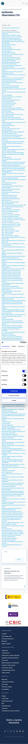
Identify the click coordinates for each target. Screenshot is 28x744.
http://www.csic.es (13, 623)
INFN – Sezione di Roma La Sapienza (10, 235)
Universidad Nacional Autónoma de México (12, 325)
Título (5, 551)
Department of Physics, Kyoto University (11, 273)
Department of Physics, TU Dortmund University (13, 163)
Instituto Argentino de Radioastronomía (11, 35)
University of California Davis (8, 536)
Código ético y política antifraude (10, 655)
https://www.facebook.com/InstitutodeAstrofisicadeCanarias (7, 731)
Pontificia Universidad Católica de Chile (11, 100)
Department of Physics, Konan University (11, 272)
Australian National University (9, 44)
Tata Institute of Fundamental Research (11, 198)
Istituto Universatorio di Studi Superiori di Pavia (13, 243)
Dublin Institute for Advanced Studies (10, 201)
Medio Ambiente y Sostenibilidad (10, 662)
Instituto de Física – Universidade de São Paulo (13, 78)
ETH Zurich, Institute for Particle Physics (11, 429)
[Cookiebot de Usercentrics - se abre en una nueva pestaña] (20, 342)
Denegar (14, 400)
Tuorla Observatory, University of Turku (11, 128)
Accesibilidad (5, 689)
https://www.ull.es (13, 614)
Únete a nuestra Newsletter (14, 721)
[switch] (24, 375)
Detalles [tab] (14, 346)
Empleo (4, 696)
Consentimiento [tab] (6, 346)
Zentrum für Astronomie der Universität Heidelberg (14, 176)
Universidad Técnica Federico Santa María (12, 108)
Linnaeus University (6, 421)
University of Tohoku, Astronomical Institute (12, 321)
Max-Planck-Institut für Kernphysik (10, 178)
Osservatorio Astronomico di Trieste (10, 222)
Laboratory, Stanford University (9, 524)
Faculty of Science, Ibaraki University (10, 286)
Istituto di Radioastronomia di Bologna (11, 209)
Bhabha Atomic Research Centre (9, 195)
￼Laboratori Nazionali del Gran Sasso (11, 226)
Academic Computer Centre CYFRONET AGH (12, 336)
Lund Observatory (6, 423)
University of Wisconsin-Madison (9, 538)
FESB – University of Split (7, 112)
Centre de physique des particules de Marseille (13, 141)
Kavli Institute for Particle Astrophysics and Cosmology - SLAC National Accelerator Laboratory (12, 519)
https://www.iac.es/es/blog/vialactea (23, 731)
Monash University (6, 46)
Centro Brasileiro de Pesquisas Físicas (11, 57)
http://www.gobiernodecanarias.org (13, 605)
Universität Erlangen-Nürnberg (9, 182)
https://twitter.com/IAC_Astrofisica (4, 731)
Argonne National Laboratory (8, 486)
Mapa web (4, 679)
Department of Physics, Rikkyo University (11, 275)
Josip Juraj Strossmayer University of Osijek (12, 114)
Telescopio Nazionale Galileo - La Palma (11, 224)
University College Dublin (7, 203)
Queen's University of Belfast (8, 470)
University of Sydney (6, 51)
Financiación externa (7, 667)
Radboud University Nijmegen (9, 335)
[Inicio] (2, 3)
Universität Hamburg (6, 184)
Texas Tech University (7, 528)
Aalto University (5, 127)
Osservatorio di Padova (7, 221)
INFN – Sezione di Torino (7, 227)
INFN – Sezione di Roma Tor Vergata (10, 231)
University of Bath (6, 458)
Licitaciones (5, 698)
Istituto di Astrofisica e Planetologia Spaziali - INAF (14, 205)
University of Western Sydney (8, 52)
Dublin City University (6, 200)
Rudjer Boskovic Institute (7, 116)
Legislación (5, 650)
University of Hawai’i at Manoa (9, 540)
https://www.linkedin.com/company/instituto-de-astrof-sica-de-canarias (14, 731)
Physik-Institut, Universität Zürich (9, 434)
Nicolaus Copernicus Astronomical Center (12, 338)
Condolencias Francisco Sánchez (11, 711)
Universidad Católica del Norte (9, 103)
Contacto (4, 634)
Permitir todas (14, 391)
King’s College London (7, 472)
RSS (3, 703)
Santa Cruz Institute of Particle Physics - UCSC (12, 522)
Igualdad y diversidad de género (10, 658)
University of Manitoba (7, 95)
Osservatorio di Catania (7, 213)
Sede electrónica (6, 706)
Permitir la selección (14, 395)
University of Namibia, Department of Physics (12, 327)
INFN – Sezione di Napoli (7, 232)
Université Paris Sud (6, 157)
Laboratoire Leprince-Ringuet (9, 151)
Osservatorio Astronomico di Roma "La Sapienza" (13, 219)
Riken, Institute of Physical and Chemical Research (13, 314)
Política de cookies (7, 686)
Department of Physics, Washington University (12, 513)
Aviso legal (5, 684)
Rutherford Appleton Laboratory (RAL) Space (12, 456)
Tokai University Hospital (7, 319)
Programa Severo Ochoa (8, 670)
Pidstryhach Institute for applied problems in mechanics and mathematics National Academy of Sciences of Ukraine (13, 450)
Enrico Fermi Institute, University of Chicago (12, 514)
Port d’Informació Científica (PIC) (9, 412)
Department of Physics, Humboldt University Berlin (13, 162)
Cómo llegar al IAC (7, 636)
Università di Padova (6, 245)
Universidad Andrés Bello (8, 101)
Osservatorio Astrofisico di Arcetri (10, 211)
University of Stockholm (7, 425)
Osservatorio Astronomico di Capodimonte (12, 218)
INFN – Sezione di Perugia (8, 229)
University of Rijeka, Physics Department (11, 117)
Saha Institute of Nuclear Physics (9, 197)
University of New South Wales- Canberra (11, 49)
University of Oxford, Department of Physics (12, 484)
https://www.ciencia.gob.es (13, 597)
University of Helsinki (7, 130)
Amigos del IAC (6, 672)
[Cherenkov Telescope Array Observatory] (24, 586)
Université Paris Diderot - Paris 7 (9, 133)
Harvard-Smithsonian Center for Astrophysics (12, 516)
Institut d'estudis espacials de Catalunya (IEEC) (13, 404)
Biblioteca (4, 641)
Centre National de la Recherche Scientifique (12, 135)
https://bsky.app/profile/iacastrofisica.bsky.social (20, 731)
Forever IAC (5, 660)
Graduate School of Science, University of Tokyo (13, 268)
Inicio (3, 9)
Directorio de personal (8, 638)
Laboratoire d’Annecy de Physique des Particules (13, 149)
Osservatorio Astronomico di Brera (10, 216)
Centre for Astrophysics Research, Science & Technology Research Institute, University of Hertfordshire (12, 461)
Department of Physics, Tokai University (11, 276)
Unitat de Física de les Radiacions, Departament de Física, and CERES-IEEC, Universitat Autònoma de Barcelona (13, 416)
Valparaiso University (7, 106)
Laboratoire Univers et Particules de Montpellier (13, 152)
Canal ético (5, 708)
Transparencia (5, 653)
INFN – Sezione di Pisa (7, 234)
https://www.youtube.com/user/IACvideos (17, 731)
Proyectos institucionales (8, 665)
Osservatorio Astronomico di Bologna (11, 214)
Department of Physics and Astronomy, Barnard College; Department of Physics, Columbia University (13, 496)
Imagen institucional (7, 701)
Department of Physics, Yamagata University (12, 278)
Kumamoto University (7, 313)
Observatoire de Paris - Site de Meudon (11, 136)
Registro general (6, 643)
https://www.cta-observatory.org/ (12, 28)
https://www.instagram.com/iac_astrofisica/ (10, 731)
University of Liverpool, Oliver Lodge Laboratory (13, 483)
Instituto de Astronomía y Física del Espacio (12, 36)
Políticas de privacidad (8, 682)
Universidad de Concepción (8, 104)
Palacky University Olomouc (8, 125)
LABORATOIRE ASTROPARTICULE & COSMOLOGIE (13, 132)
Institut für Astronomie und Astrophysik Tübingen (13, 168)
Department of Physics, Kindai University (11, 270)
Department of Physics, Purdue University (11, 511)
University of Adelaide (7, 48)
